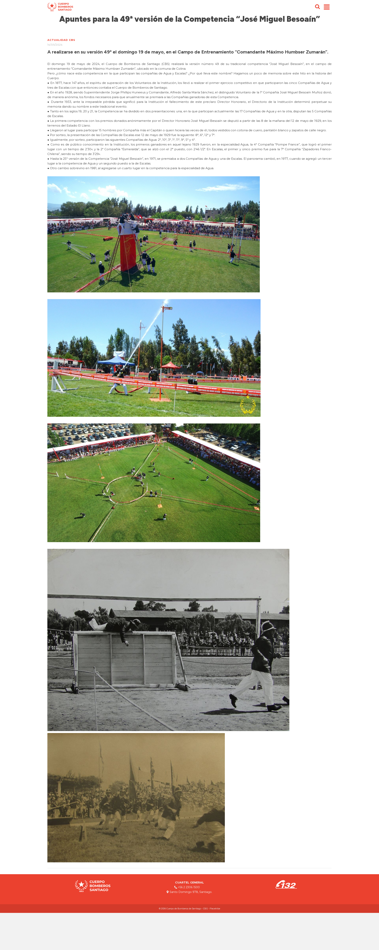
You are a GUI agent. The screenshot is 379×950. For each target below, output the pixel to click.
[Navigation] (327, 7)
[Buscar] (317, 7)
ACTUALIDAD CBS (61, 39)
